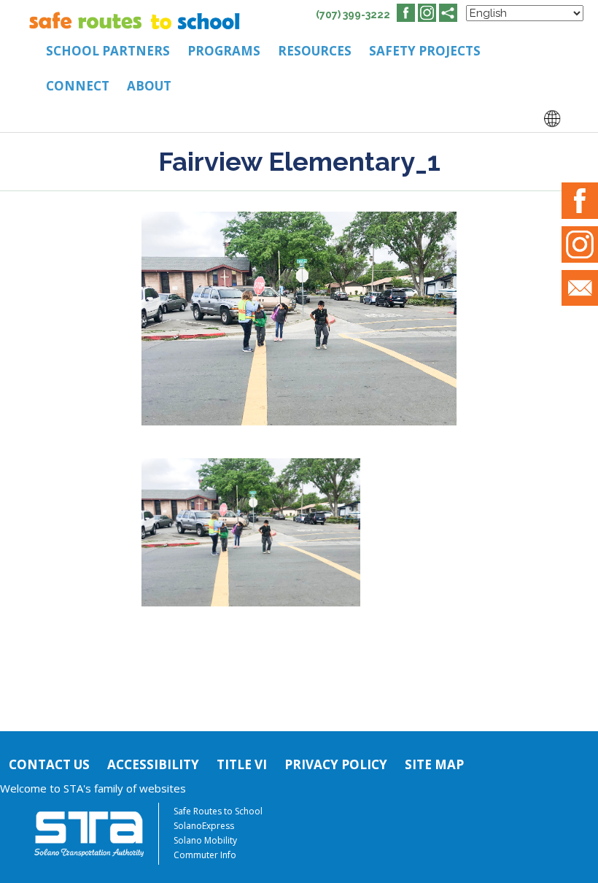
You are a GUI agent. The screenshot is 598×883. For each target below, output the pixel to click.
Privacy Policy (335, 764)
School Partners (108, 50)
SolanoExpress (204, 826)
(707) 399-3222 (353, 14)
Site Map (434, 764)
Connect (77, 85)
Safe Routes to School (218, 811)
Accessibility (153, 764)
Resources (315, 50)
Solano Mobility (205, 840)
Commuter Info (205, 855)
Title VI (242, 764)
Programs (223, 50)
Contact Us (49, 764)
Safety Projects (425, 50)
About (149, 85)
